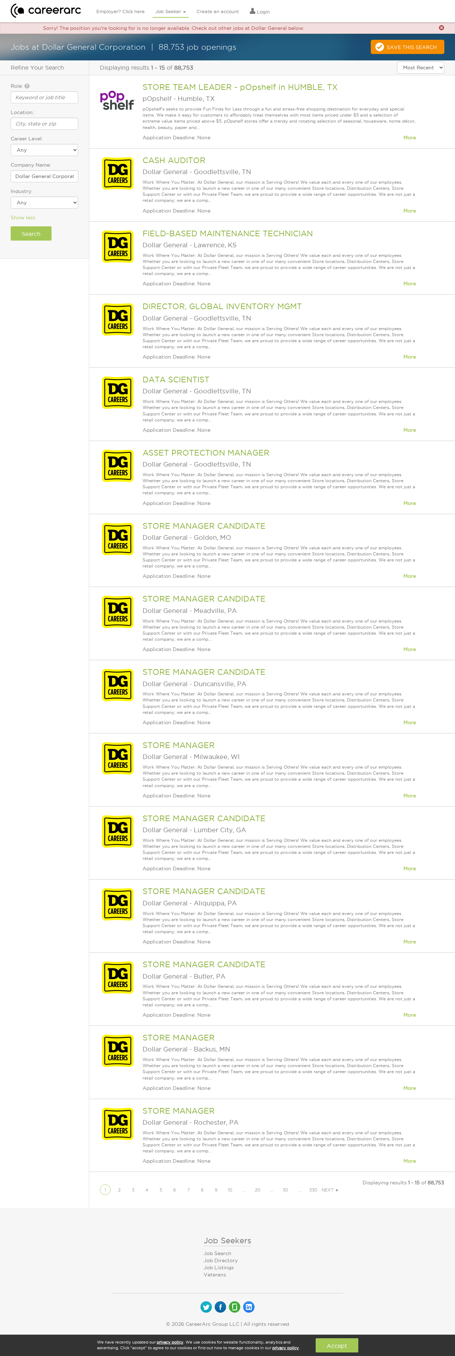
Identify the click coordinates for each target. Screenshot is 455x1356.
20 (258, 1190)
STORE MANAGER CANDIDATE (204, 526)
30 (285, 1190)
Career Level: (27, 138)
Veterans (215, 1274)
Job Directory (221, 1260)
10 (230, 1190)
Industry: (22, 191)
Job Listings (219, 1267)
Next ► (330, 1190)
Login (263, 11)
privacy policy (170, 1342)
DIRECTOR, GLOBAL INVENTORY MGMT (222, 306)
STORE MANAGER (179, 745)
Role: (18, 86)
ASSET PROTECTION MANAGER (206, 452)
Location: (22, 112)
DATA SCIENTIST (176, 379)
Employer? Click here (120, 11)
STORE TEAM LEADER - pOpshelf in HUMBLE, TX (240, 87)
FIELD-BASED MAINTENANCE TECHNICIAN (228, 233)
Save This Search (412, 47)
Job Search (217, 1253)
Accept (337, 1345)
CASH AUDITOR (174, 160)
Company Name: (31, 165)
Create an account (218, 11)
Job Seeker (168, 11)
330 (313, 1190)
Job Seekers (227, 1240)
